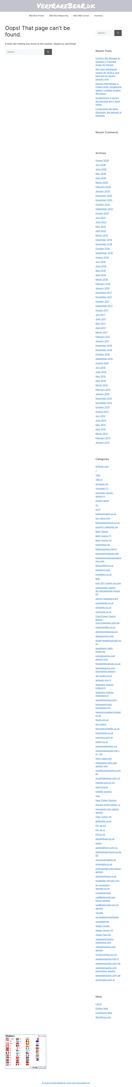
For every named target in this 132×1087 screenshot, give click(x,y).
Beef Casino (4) (104, 540)
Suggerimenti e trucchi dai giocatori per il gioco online (108, 101)
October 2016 (103, 354)
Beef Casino (102, 531)
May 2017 (101, 323)
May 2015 (101, 425)
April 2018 (101, 275)
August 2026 (102, 160)
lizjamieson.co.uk (104, 733)
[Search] (48, 52)
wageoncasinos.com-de (108, 963)
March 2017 (102, 332)
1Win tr (99, 479)
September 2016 (104, 358)
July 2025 (101, 217)
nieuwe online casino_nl (108, 805)
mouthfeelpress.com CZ (108, 778)
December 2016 (104, 345)
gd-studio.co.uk (104, 676)
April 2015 (101, 429)
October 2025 (103, 204)
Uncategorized (103, 893)
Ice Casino (101, 724)
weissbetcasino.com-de (108, 975)
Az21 (98, 509)
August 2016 (102, 363)
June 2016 (101, 372)
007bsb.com (102, 466)
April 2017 (101, 328)
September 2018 (104, 253)
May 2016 (101, 376)
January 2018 (102, 288)
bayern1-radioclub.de (107, 527)
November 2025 (104, 200)
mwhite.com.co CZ (105, 782)
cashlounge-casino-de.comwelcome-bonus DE (108, 591)
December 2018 (104, 240)
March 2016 (102, 385)
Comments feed (104, 1013)
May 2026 (101, 173)
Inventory (98, 15)
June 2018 (101, 266)
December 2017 (104, 292)
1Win (98, 475)
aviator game (102, 500)
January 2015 (102, 442)
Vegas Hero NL (103, 935)
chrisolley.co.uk (103, 607)
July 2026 (101, 165)
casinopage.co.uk (105, 603)
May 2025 (101, 226)
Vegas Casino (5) (104, 930)
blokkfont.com (103, 570)
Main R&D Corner (81, 15)
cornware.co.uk (103, 612)
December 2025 (104, 195)
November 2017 (104, 297)
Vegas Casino (103, 926)
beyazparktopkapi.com (107, 553)
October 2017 (103, 301)
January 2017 (102, 341)
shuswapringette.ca (106, 860)
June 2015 (101, 420)
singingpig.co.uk (104, 864)
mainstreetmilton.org (106, 746)
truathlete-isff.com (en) (107, 880)
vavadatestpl (102, 921)
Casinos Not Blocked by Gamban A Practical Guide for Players (108, 61)
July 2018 (100, 262)
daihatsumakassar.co (107, 631)
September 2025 (104, 209)
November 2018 (104, 244)
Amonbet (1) (102, 488)
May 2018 (101, 270)
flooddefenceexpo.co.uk (108, 663)
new (98, 796)
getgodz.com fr (103, 680)
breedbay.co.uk (104, 574)
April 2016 (101, 381)
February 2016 (103, 389)
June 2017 (101, 319)
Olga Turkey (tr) (104, 817)
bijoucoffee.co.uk (104, 565)
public (99, 843)
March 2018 (102, 279)
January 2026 (103, 191)
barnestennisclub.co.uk (108, 522)
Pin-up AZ (101, 825)
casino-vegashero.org (107, 598)
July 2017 (100, 314)
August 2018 (102, 257)
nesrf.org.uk (102, 787)
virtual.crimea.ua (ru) (106, 954)
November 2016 (104, 350)
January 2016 (103, 394)
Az (97, 505)
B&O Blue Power (36, 15)
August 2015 (102, 411)
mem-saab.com (104, 758)
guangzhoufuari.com (106, 700)
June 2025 (101, 222)
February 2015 (103, 438)
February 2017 (103, 336)
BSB (98, 579)
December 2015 (104, 398)
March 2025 (102, 235)
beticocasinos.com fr (106, 549)
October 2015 (103, 407)
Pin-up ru (100, 830)
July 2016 (100, 367)
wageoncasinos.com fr (107, 959)
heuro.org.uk (102, 720)
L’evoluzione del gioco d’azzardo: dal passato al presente (108, 112)
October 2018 (103, 248)
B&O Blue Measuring (58, 15)
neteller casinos (104, 791)
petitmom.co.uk (104, 821)
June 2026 (101, 169)
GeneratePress (83, 1083)
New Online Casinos (106, 800)
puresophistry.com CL (107, 847)
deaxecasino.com (105, 636)
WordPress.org (103, 1017)
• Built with (59, 1083)
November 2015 (104, 403)
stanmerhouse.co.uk (106, 876)
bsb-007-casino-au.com (108, 583)
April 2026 (101, 178)
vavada (99, 912)
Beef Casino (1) (103, 536)
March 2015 (102, 433)
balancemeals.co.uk (106, 514)
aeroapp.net (102, 484)
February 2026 (103, 187)
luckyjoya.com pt (104, 737)
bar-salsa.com (103, 518)
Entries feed (102, 1008)
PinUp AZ (100, 834)
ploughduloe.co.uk (105, 839)
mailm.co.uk (102, 742)
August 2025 (102, 213)
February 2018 (103, 284)
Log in (99, 1004)
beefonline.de (103, 545)
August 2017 (102, 310)
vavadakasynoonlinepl (107, 917)
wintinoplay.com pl (105, 980)
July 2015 (100, 416)
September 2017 (104, 306)
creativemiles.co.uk (105, 627)
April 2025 (101, 231)
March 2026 (102, 182)
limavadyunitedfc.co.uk (107, 728)
